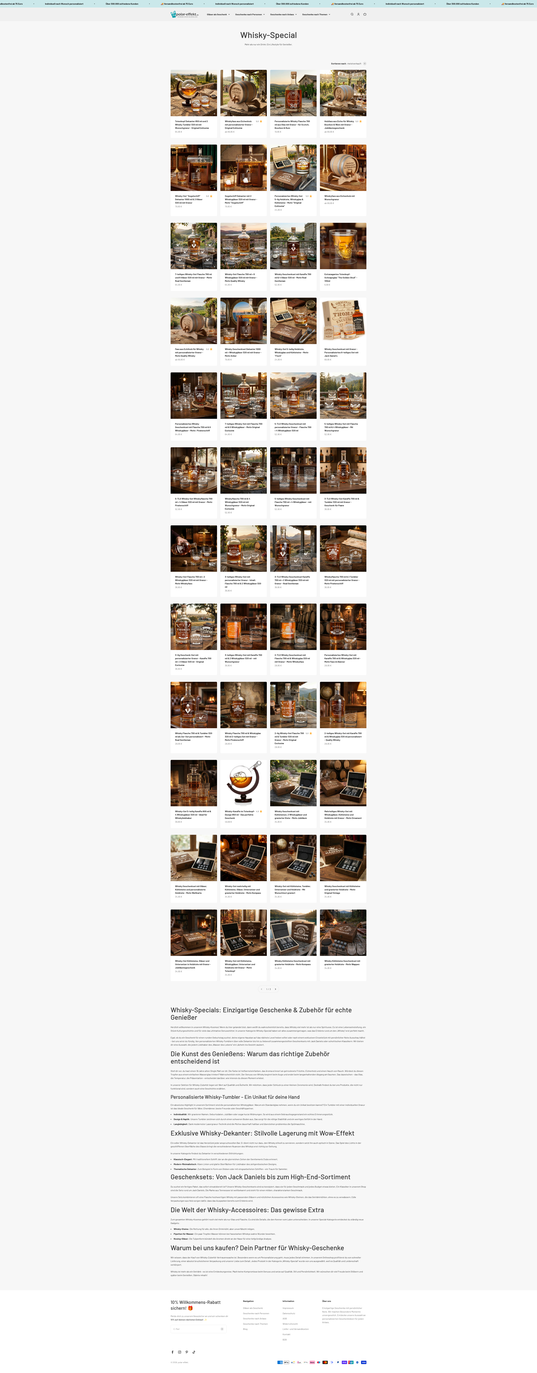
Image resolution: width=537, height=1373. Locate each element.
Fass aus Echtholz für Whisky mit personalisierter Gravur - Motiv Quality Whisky (189, 352)
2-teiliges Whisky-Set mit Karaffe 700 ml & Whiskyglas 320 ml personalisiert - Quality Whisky (343, 736)
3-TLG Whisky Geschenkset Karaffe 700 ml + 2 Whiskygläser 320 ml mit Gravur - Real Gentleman (292, 580)
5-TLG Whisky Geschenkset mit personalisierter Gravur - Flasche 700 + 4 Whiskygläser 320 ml (293, 427)
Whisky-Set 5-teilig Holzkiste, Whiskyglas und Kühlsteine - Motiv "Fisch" (291, 352)
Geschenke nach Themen (314, 14)
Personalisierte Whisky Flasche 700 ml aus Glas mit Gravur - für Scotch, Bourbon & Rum (292, 124)
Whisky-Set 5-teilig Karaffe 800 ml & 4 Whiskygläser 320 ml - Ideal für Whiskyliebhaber (193, 814)
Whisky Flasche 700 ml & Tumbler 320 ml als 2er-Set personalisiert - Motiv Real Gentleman (193, 736)
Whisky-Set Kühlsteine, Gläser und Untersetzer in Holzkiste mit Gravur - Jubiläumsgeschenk (193, 964)
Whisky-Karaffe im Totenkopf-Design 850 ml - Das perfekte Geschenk (240, 814)
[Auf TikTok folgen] (194, 1352)
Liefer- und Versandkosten (296, 1329)
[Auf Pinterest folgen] (187, 1352)
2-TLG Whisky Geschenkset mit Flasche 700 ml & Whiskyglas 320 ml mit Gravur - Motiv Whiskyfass (292, 658)
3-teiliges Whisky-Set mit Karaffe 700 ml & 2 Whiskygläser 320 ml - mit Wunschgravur (243, 658)
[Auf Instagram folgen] (180, 1352)
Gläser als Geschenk (217, 14)
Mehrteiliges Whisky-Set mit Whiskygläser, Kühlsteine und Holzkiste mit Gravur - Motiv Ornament (343, 814)
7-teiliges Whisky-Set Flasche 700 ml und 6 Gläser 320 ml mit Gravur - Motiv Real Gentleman (193, 277)
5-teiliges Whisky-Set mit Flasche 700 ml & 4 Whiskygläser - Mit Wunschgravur (341, 427)
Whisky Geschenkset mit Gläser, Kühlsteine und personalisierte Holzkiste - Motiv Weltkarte (191, 889)
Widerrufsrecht (290, 1323)
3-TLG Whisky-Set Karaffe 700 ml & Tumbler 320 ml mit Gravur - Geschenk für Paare (341, 502)
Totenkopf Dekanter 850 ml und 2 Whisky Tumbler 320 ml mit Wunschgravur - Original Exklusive (192, 124)
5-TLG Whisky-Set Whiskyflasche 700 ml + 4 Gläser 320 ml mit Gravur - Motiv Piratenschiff (193, 502)
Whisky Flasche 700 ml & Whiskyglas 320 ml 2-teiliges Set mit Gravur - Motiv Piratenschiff (243, 736)
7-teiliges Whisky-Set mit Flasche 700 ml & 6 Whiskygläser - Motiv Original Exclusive (243, 427)
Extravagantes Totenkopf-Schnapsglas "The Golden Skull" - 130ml (340, 277)
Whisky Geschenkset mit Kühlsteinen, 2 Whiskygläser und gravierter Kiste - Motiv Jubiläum (291, 814)
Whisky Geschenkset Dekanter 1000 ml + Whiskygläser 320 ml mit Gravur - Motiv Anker (243, 352)
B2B (285, 1339)
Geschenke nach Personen (248, 14)
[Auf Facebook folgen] (172, 1352)
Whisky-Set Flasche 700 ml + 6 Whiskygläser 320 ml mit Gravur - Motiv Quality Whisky (241, 277)
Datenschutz (289, 1313)
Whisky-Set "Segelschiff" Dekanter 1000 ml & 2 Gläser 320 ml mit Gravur (188, 199)
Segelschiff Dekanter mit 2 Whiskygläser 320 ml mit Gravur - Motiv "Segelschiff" (241, 199)
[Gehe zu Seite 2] (275, 989)
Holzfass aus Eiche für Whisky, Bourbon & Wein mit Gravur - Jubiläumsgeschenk (339, 124)
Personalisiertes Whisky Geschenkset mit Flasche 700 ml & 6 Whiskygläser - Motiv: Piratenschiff (193, 427)
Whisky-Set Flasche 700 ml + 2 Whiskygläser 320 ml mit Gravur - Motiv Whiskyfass (191, 580)
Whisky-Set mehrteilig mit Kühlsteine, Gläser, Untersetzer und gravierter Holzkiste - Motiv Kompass (243, 889)
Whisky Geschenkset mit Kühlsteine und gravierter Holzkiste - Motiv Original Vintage (342, 889)
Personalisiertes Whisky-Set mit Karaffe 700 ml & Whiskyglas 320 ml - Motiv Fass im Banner (342, 658)
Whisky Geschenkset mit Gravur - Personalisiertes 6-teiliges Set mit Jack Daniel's (341, 352)
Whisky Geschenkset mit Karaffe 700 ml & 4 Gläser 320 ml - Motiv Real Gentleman (293, 277)
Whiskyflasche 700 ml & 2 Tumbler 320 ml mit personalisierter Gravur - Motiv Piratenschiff (341, 580)
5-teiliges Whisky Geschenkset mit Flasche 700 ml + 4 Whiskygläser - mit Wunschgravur (293, 502)
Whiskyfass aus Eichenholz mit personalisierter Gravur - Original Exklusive (239, 124)
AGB (285, 1318)
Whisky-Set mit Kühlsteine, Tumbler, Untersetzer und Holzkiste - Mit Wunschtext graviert (293, 889)
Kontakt (286, 1334)
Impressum (288, 1308)
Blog (245, 1329)
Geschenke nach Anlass (282, 14)
